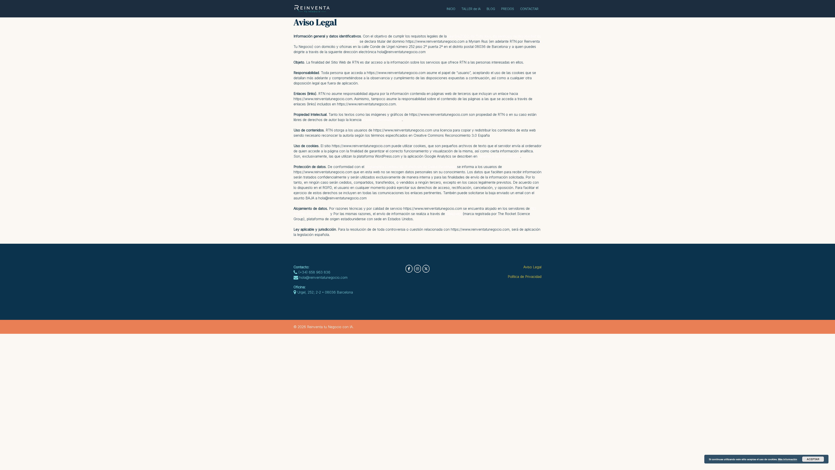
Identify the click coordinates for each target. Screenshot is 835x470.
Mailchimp (454, 214)
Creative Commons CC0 (381, 120)
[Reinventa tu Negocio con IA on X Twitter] (426, 269)
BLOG (491, 9)
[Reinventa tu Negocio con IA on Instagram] (417, 269)
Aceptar (813, 459)
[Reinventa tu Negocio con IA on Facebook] (409, 269)
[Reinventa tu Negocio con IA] (314, 8)
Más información (787, 459)
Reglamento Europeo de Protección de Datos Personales (410, 166)
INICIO (451, 9)
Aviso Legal (532, 267)
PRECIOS (507, 9)
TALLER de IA (471, 9)
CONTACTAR (529, 9)
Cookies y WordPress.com (499, 156)
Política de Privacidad (524, 276)
